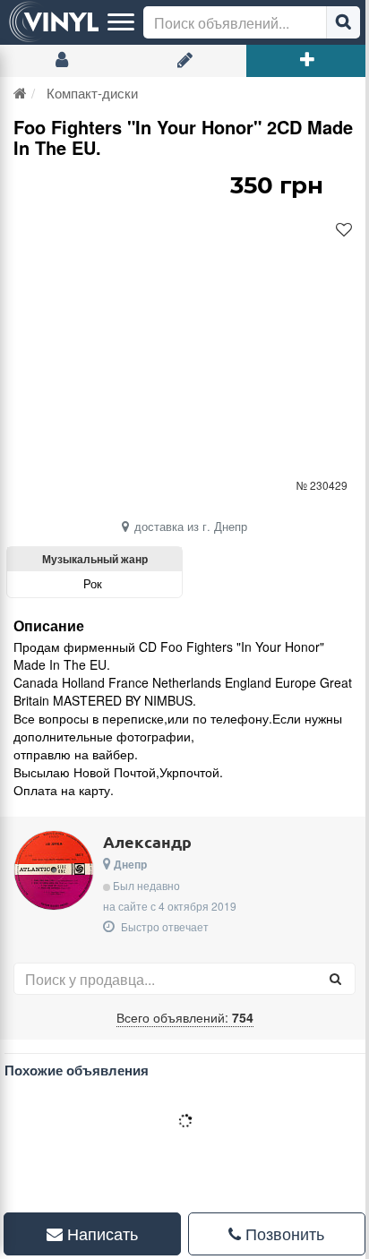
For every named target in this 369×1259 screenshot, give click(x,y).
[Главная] (20, 92)
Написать (96, 1233)
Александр (147, 841)
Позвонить (272, 1233)
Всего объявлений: (184, 1017)
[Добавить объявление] (307, 61)
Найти (343, 22)
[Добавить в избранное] (344, 230)
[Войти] (61, 61)
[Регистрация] (184, 61)
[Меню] (121, 22)
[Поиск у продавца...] (335, 979)
